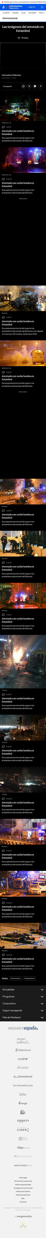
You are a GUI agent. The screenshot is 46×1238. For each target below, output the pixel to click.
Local (23, 13)
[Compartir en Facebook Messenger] (35, 86)
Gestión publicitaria (23, 1195)
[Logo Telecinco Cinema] (23, 1130)
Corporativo (9, 1003)
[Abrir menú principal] (42, 7)
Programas (8, 996)
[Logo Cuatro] (23, 1059)
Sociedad (32, 13)
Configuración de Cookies (23, 1188)
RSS (23, 1198)
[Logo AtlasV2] (23, 1147)
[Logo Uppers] (23, 1121)
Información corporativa (23, 1181)
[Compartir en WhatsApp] (23, 86)
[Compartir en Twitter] (29, 86)
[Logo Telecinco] (23, 1050)
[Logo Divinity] (23, 1068)
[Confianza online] (23, 1228)
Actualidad (8, 989)
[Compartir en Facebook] (40, 86)
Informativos (15, 978)
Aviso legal (23, 1178)
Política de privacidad (23, 1185)
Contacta (23, 1202)
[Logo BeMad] (23, 1112)
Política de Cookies (23, 1191)
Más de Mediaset (12, 1017)
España (15, 13)
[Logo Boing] (23, 1094)
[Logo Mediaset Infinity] (23, 1041)
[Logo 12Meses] (23, 1138)
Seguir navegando (12, 1010)
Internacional (10, 18)
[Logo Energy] (23, 1103)
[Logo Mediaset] (23, 1029)
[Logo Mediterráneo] (23, 1165)
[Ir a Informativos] (15, 7)
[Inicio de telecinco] (3, 7)
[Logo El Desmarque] (23, 1077)
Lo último (6, 13)
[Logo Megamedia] (24, 1216)
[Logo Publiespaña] (23, 1156)
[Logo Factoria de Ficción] (23, 1085)
